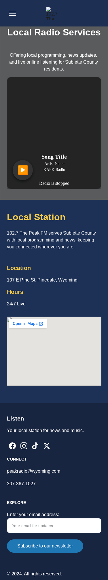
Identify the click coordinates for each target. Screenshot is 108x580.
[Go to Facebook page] (12, 445)
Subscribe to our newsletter (45, 545)
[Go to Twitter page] (46, 445)
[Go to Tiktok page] (35, 445)
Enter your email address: (33, 514)
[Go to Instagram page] (23, 445)
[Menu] (12, 13)
